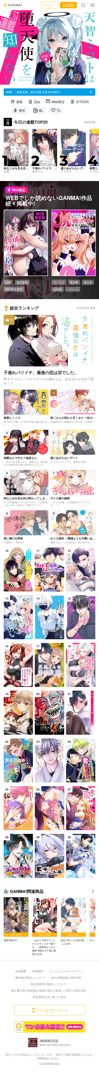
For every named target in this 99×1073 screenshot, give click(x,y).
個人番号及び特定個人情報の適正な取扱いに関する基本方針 (48, 990)
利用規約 (37, 971)
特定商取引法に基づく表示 (49, 997)
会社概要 (20, 971)
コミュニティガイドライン (65, 971)
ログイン (49, 5)
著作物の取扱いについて (30, 977)
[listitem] (16, 919)
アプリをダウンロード (52, 1010)
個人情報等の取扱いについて (49, 984)
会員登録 (68, 5)
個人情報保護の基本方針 (66, 977)
